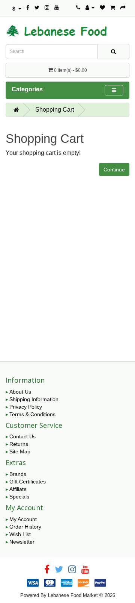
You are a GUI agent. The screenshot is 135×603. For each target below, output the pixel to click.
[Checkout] (123, 8)
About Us (20, 392)
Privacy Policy (25, 407)
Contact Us (22, 436)
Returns (18, 444)
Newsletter (21, 542)
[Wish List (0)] (102, 8)
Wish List (20, 534)
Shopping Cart (54, 109)
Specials (19, 497)
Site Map (19, 451)
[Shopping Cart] (112, 8)
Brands (17, 474)
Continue (114, 170)
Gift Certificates (27, 482)
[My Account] (90, 8)
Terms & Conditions (32, 414)
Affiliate (18, 489)
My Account (23, 519)
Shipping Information (33, 399)
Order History (25, 527)
